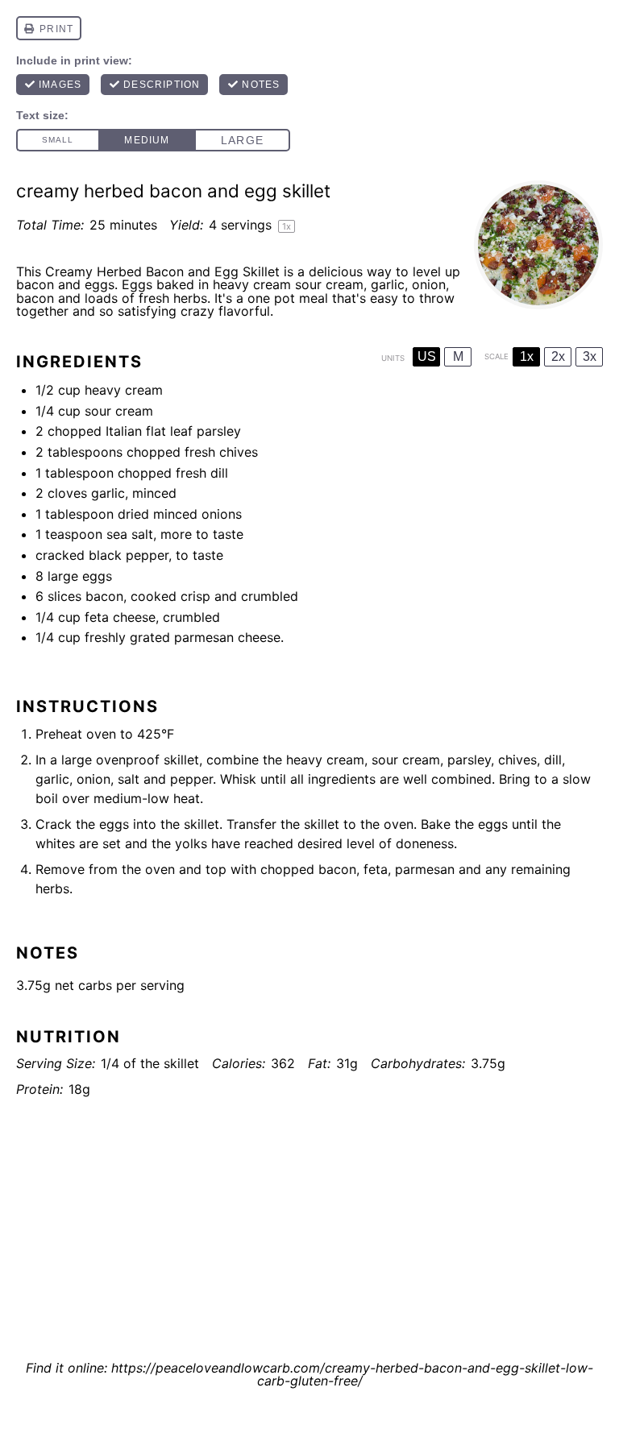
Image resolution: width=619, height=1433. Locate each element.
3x (589, 356)
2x (558, 356)
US (427, 356)
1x (527, 356)
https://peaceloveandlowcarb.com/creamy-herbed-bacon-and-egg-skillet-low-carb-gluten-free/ (352, 1375)
